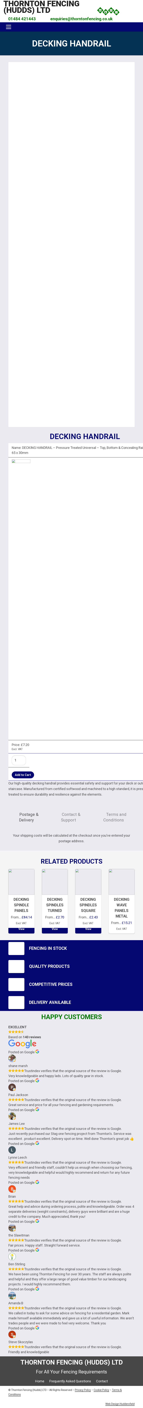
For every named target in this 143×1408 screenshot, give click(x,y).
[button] (125, 11)
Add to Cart (23, 775)
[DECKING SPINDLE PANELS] (21, 901)
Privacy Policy (83, 1389)
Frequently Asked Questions (70, 1381)
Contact (102, 1381)
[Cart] (135, 11)
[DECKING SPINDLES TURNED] (55, 901)
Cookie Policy (101, 1389)
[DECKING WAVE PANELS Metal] (122, 901)
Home (39, 1381)
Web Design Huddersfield (120, 1403)
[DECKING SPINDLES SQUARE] (88, 901)
